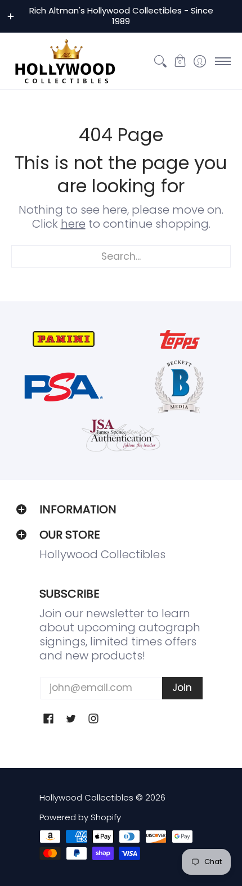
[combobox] (121, 256)
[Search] (160, 61)
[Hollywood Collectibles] (64, 61)
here (73, 224)
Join (182, 687)
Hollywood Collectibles (86, 797)
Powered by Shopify (80, 817)
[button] (180, 61)
